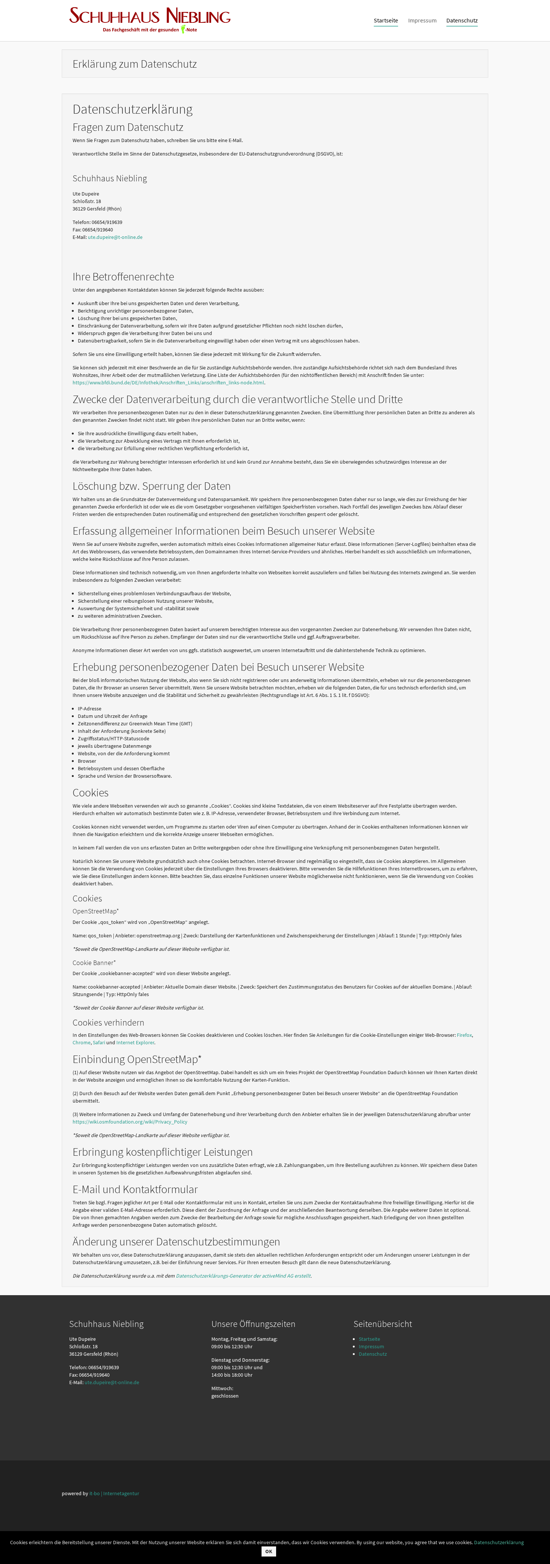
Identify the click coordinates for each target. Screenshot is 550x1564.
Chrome (82, 1042)
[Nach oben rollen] (535, 1549)
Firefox (464, 1035)
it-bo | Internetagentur (114, 1493)
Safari (99, 1042)
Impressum (371, 1346)
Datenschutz (373, 1354)
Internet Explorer (135, 1042)
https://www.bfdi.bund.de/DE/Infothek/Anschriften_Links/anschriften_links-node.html (168, 382)
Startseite (369, 1339)
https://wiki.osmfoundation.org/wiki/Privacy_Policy (130, 1121)
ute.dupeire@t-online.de (115, 237)
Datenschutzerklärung (499, 1542)
